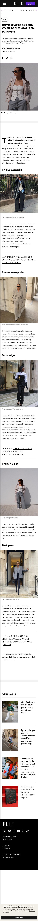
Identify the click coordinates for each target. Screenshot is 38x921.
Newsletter (8, 10)
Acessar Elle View (27, 10)
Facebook (14, 831)
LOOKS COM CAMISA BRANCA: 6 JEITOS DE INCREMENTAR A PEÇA (17, 451)
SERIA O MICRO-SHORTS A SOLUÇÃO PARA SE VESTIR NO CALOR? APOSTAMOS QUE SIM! (17, 640)
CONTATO (6, 845)
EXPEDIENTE (7, 848)
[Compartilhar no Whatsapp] (11, 58)
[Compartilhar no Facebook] (2, 58)
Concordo (19, 917)
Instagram (5, 831)
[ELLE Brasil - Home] (18, 4)
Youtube (19, 831)
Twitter (10, 831)
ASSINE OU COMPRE (30, 3)
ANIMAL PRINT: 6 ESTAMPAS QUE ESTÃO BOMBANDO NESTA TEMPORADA (18, 259)
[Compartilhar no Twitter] (7, 58)
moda (5, 19)
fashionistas (9, 614)
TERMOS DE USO (8, 857)
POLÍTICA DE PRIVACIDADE (12, 854)
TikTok (28, 831)
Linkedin (23, 831)
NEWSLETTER (7, 840)
